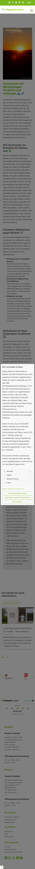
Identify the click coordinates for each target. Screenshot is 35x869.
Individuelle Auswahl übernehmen (17, 497)
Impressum (20, 489)
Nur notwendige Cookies (17, 493)
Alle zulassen (17, 502)
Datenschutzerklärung (8, 489)
